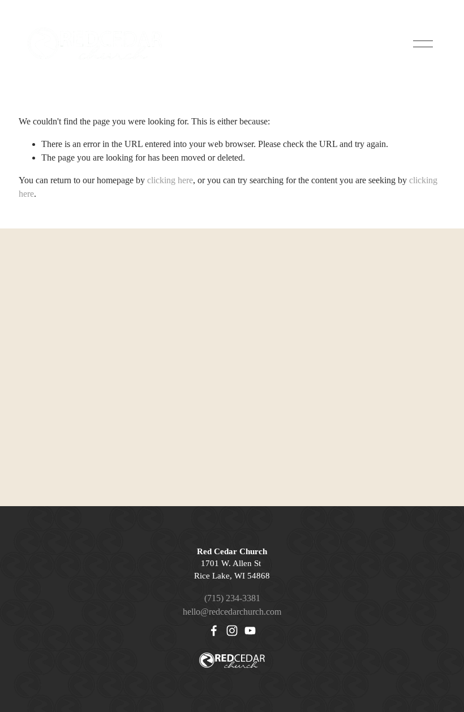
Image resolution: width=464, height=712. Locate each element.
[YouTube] (250, 630)
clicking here (170, 180)
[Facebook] (214, 630)
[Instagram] (232, 630)
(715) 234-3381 (232, 598)
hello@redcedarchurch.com (232, 611)
